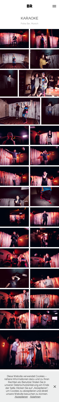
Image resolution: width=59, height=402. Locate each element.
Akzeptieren (21, 396)
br (29, 6)
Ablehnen (35, 396)
